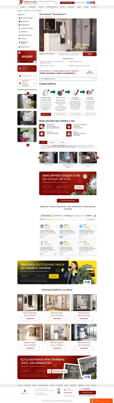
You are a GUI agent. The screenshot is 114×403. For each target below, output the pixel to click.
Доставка (52, 142)
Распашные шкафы (27, 18)
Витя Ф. (85, 241)
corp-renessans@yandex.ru (87, 395)
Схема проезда (68, 392)
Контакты (93, 7)
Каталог (41, 7)
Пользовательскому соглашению (63, 192)
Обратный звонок (87, 392)
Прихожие (27, 10)
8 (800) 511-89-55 (80, 2)
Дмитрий (66, 224)
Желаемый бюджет (65, 187)
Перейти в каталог (90, 114)
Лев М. (84, 224)
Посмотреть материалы (68, 200)
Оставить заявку (46, 114)
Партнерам (81, 385)
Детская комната (26, 35)
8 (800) (84, 389)
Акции (79, 7)
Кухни (23, 14)
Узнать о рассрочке (75, 114)
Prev (28, 93)
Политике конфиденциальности (50, 192)
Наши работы (25, 47)
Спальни (23, 38)
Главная (23, 7)
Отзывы (86, 7)
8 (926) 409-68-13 (80, 4)
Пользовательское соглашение (65, 400)
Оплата (62, 142)
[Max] (91, 2)
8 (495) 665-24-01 (80, 1)
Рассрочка (71, 7)
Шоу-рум (62, 7)
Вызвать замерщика (61, 114)
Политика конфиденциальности (49, 400)
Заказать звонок (67, 2)
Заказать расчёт (89, 54)
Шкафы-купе (25, 21)
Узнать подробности (89, 72)
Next (28, 145)
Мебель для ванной (24, 42)
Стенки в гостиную (27, 28)
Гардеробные (25, 25)
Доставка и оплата (52, 7)
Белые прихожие (36, 10)
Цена (43, 142)
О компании (31, 7)
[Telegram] (88, 2)
